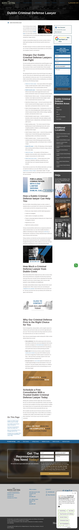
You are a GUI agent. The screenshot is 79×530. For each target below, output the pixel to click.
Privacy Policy (58, 85)
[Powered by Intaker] (69, 527)
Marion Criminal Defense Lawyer (63, 139)
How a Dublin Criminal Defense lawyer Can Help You (13, 424)
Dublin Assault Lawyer (30, 89)
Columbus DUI (10, 494)
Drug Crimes (59, 109)
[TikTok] (71, 490)
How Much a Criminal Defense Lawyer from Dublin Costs (13, 428)
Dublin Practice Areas (27, 2)
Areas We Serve (38, 2)
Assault (57, 107)
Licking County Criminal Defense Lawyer (63, 166)
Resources (54, 2)
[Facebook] (63, 490)
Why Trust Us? (58, 31)
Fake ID (58, 114)
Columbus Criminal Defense (13, 492)
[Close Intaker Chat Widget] (75, 493)
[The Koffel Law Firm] (8, 3)
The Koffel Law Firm (17, 526)
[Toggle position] (73, 493)
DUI (57, 112)
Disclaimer (37, 526)
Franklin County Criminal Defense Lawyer (63, 154)
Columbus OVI (10, 496)
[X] (65, 490)
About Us (18, 2)
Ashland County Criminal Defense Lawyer (63, 158)
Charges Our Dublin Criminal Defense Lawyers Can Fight (12, 421)
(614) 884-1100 (50, 190)
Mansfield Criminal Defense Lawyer (62, 150)
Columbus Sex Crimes (12, 497)
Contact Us (62, 2)
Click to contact (37, 302)
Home (8, 22)
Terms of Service (66, 85)
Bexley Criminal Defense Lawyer (63, 133)
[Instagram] (69, 490)
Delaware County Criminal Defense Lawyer (61, 143)
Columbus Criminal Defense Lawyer (62, 137)
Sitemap (12, 527)
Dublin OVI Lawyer (29, 146)
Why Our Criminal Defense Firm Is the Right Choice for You (13, 431)
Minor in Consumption (60, 116)
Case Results (47, 2)
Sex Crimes (58, 119)
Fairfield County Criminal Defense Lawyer (63, 147)
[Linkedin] (67, 490)
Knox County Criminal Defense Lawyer (62, 162)
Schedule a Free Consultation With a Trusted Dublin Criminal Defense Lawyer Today (14, 434)
